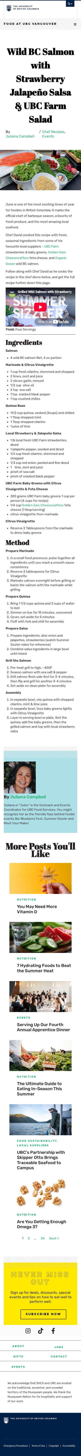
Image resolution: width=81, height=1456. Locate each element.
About (18, 1346)
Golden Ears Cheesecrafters (43, 505)
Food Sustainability (37, 1141)
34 (43, 1238)
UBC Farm (51, 246)
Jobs (58, 1347)
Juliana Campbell (20, 136)
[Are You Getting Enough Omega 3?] (40, 1193)
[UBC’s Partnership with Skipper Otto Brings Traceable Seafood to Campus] (40, 1119)
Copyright (54, 1446)
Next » (54, 1238)
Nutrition (26, 900)
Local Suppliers (33, 1145)
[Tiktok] (40, 1331)
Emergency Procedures (16, 1446)
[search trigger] (70, 5)
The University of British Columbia (30, 8)
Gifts (18, 1357)
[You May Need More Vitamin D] (40, 878)
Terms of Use (38, 1446)
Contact (59, 1357)
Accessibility (69, 1446)
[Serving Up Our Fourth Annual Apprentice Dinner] (40, 996)
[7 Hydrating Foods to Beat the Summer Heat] (40, 937)
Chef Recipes (53, 132)
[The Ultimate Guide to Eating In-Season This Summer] (40, 1055)
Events (48, 136)
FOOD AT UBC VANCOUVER (30, 24)
